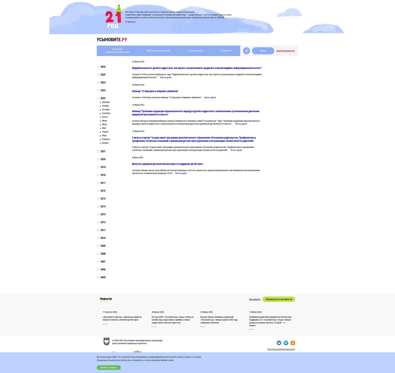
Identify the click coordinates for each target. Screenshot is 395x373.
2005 (103, 277)
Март (104, 135)
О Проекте (130, 22)
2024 (103, 82)
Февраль (106, 139)
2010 (103, 237)
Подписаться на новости (279, 299)
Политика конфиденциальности (281, 349)
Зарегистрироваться (285, 51)
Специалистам (195, 51)
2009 (103, 245)
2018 (103, 174)
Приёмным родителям (158, 51)
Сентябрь (106, 113)
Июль (104, 120)
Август (105, 116)
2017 (103, 182)
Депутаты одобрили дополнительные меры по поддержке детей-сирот (167, 163)
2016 (103, 190)
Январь (105, 142)
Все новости (254, 299)
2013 (103, 214)
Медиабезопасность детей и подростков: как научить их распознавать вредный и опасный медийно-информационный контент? (196, 67)
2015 (103, 198)
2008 (103, 253)
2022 (103, 98)
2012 (103, 222)
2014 (103, 206)
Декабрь (106, 102)
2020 (103, 159)
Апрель (105, 131)
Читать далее (166, 77)
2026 (103, 66)
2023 (103, 90)
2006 (103, 269)
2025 (103, 74)
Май (104, 127)
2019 (103, 167)
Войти (263, 51)
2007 (103, 261)
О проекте (225, 51)
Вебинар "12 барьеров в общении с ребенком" (155, 91)
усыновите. (112, 39)
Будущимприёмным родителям (117, 50)
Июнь (104, 124)
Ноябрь (105, 105)
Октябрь (106, 109)
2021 (103, 151)
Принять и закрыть (108, 368)
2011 (103, 230)
